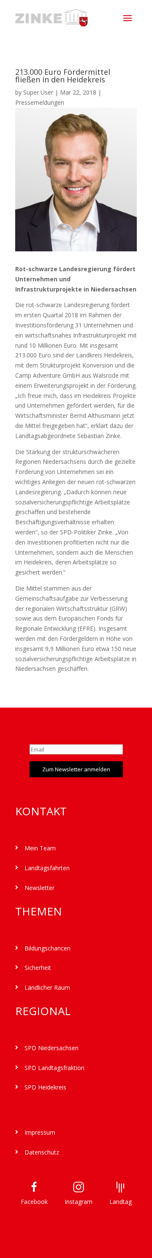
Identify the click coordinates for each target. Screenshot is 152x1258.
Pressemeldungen (39, 102)
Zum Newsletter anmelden (76, 769)
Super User (38, 92)
